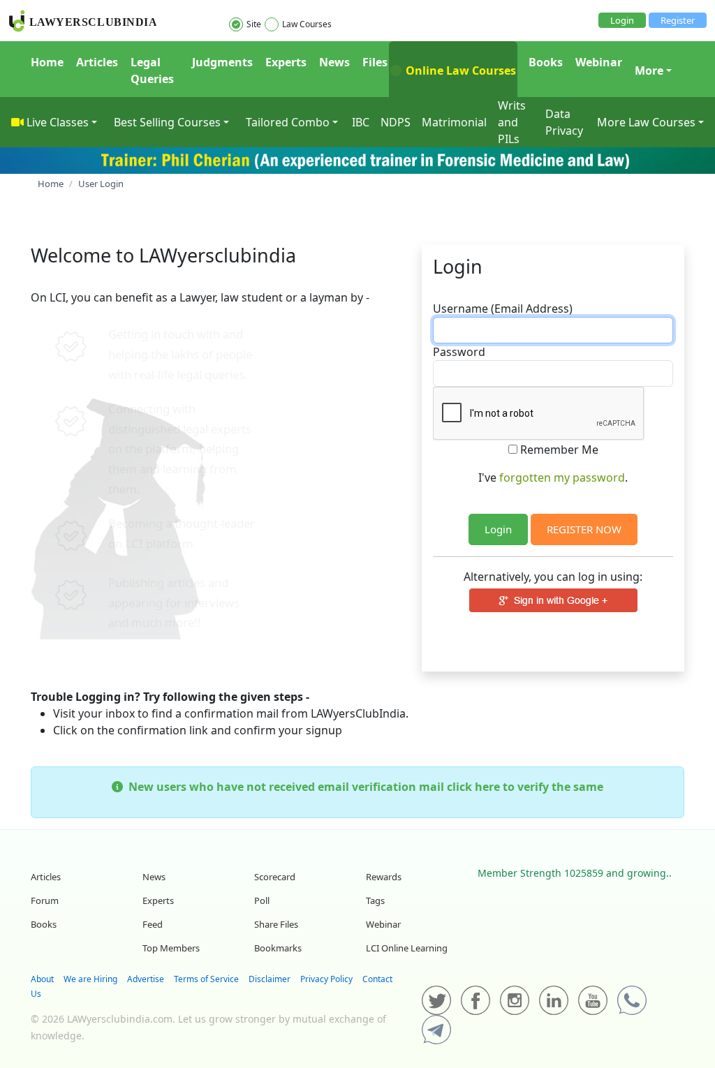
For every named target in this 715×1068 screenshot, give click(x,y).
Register (678, 20)
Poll (262, 900)
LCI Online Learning (407, 948)
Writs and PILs (512, 122)
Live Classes (58, 122)
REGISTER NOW (584, 529)
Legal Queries (152, 70)
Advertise (145, 979)
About (42, 979)
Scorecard (274, 876)
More (649, 70)
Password (459, 351)
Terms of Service (206, 979)
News (334, 62)
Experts (286, 62)
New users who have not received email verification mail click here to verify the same (363, 786)
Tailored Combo (288, 122)
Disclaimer (269, 979)
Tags (375, 900)
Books (546, 62)
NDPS (396, 122)
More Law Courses (646, 122)
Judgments (222, 62)
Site (253, 24)
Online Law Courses (459, 70)
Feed (152, 924)
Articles (97, 62)
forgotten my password (562, 477)
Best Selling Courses (167, 122)
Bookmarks (278, 948)
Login (622, 20)
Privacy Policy (326, 979)
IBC (360, 122)
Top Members (171, 948)
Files (375, 62)
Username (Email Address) (503, 308)
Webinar (598, 62)
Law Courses (307, 24)
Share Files (276, 924)
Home (47, 62)
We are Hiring (90, 979)
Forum (45, 900)
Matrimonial (454, 122)
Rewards (383, 876)
